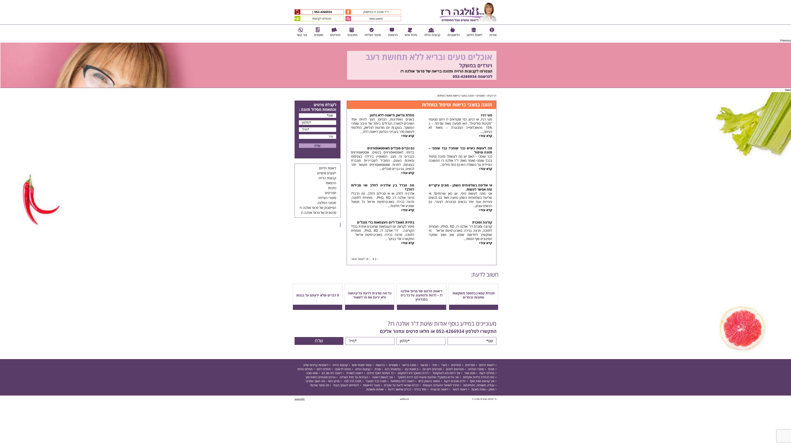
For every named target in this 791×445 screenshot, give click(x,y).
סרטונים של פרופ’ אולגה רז (318, 213)
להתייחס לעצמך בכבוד (346, 385)
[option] (395, 65)
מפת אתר (469, 373)
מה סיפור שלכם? (319, 385)
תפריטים (330, 193)
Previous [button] (785, 40)
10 (366, 259)
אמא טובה (312, 373)
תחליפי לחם (324, 369)
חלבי (434, 365)
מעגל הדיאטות (371, 385)
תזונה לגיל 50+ (352, 381)
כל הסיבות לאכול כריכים (380, 373)
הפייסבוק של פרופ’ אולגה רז (318, 208)
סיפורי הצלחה (327, 198)
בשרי (444, 365)
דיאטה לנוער (459, 389)
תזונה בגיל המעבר (375, 381)
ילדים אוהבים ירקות (455, 381)
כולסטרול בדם (393, 369)
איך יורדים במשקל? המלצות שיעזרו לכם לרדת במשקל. (428, 377)
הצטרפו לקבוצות (321, 18)
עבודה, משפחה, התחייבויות (478, 385)
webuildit (300, 399)
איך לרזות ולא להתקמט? (446, 373)
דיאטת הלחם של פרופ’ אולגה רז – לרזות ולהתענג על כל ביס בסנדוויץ (421, 295)
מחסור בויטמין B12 (429, 381)
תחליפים (456, 365)
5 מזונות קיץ (412, 369)
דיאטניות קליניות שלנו (315, 365)
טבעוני (424, 365)
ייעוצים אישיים (326, 173)
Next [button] (788, 90)
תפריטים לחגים (455, 369)
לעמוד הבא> (357, 259)
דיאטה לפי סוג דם (332, 373)
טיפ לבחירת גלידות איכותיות (478, 377)
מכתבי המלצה (326, 203)
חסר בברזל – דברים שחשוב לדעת (407, 389)
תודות (491, 369)
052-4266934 (323, 12)
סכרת (377, 369)
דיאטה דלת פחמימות (402, 381)
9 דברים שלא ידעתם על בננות (317, 295)
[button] (348, 18)
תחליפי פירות (304, 369)
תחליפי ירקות (486, 373)
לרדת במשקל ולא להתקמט (413, 373)
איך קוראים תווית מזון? (482, 381)
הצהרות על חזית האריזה (354, 377)
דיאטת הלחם (327, 168)
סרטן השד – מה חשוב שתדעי (322, 381)
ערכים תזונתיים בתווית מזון (321, 377)
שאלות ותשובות (375, 389)
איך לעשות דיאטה (382, 377)
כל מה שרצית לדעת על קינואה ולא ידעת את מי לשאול (369, 295)
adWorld (404, 399)
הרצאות (331, 183)
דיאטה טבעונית (439, 389)
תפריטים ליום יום (432, 369)
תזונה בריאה (409, 365)
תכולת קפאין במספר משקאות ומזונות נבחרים (474, 295)
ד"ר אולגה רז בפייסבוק (375, 12)
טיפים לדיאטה (343, 369)
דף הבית (491, 95)
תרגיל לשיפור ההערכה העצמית (441, 385)
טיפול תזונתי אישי (362, 365)
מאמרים (480, 95)
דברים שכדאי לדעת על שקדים (401, 385)
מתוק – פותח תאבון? (482, 389)
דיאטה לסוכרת (354, 373)
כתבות (332, 188)
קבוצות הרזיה (327, 178)
